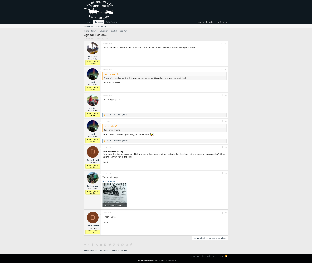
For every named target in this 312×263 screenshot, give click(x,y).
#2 (226, 69)
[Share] (222, 43)
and (117, 115)
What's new (111, 22)
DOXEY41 (90, 38)
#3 (226, 95)
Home (89, 22)
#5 (226, 147)
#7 (226, 213)
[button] (119, 22)
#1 (226, 43)
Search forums (101, 26)
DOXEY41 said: (110, 74)
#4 (226, 121)
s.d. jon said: (109, 126)
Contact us (194, 256)
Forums (99, 22)
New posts (88, 26)
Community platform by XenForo (156, 261)
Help (215, 256)
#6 (226, 173)
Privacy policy (205, 256)
